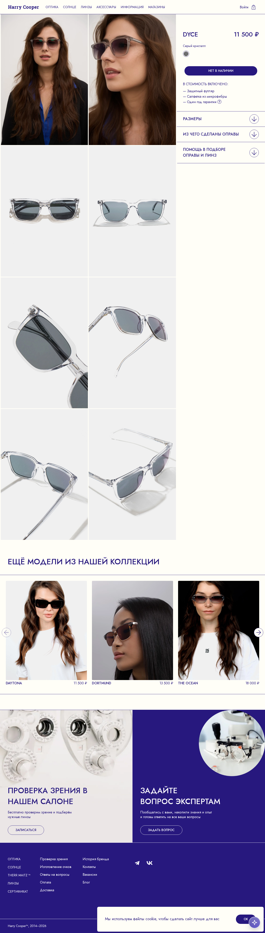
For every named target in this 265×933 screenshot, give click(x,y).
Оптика (52, 7)
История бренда (96, 859)
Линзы (86, 7)
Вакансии (90, 874)
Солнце (69, 7)
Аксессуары (106, 7)
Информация (132, 7)
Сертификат (18, 891)
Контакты (89, 866)
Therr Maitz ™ (19, 875)
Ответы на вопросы (54, 874)
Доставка (47, 890)
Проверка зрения (54, 859)
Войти (244, 7)
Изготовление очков (55, 866)
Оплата (45, 882)
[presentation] (258, 627)
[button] (221, 119)
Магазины (156, 7)
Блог (86, 882)
